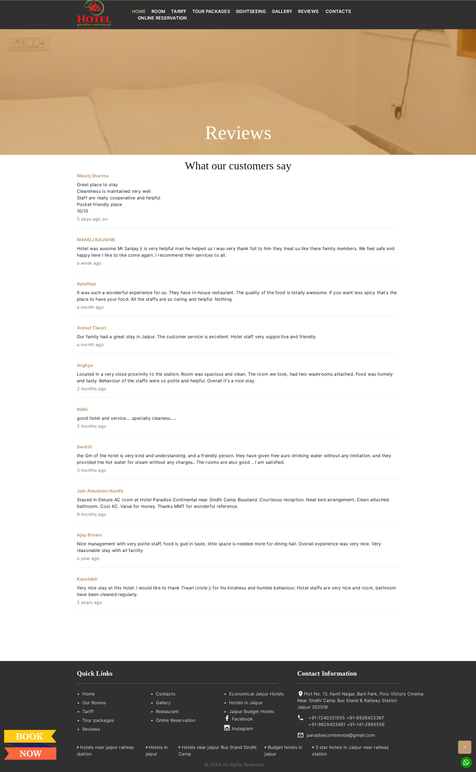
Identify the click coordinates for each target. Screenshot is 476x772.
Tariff (178, 11)
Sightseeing (251, 11)
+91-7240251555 (326, 717)
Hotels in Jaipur (246, 702)
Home (139, 11)
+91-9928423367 (365, 717)
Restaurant (167, 711)
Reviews (308, 11)
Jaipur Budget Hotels (251, 711)
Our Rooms (94, 702)
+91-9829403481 (326, 724)
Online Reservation (162, 18)
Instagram (242, 728)
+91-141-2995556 (366, 724)
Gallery (282, 11)
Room (158, 11)
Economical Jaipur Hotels (256, 694)
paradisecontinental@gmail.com (341, 735)
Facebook (242, 719)
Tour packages (211, 11)
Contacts (338, 11)
